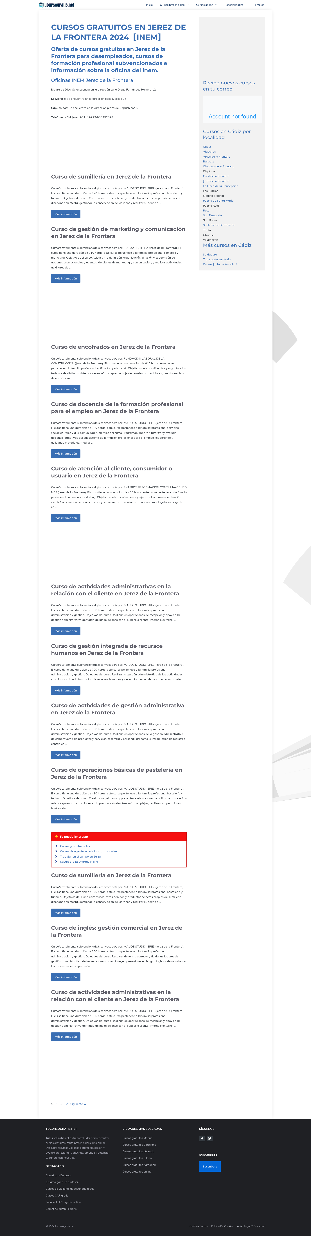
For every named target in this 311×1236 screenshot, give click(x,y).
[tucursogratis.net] (57, 5)
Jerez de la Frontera (216, 181)
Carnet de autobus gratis (61, 1209)
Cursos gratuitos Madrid (137, 1138)
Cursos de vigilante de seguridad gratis (70, 1188)
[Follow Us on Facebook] (202, 1138)
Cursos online (204, 4)
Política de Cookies (222, 1226)
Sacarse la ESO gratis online (79, 861)
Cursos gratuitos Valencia (138, 1151)
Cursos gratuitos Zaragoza (139, 1165)
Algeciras (209, 151)
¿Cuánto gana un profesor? (62, 1182)
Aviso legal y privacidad (251, 1226)
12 (66, 1104)
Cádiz (207, 146)
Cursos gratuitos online (75, 846)
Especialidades (234, 4)
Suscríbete (210, 1166)
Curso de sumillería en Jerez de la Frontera (111, 176)
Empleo (259, 4)
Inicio (149, 4)
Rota (206, 210)
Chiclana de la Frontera (218, 166)
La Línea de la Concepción (220, 186)
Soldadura (210, 254)
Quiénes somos (199, 1226)
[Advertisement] (119, 146)
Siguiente (78, 1104)
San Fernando (212, 215)
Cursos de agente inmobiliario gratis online (88, 851)
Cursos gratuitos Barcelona (139, 1144)
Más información (66, 214)
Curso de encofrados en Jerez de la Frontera (113, 346)
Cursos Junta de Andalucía (220, 264)
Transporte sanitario (217, 259)
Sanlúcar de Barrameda (219, 225)
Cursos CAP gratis (57, 1195)
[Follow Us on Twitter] (210, 1138)
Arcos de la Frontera (216, 156)
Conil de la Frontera (216, 176)
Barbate (208, 161)
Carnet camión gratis (59, 1175)
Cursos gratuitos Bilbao (137, 1158)
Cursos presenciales (172, 4)
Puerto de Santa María (218, 200)
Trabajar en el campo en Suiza (80, 856)
